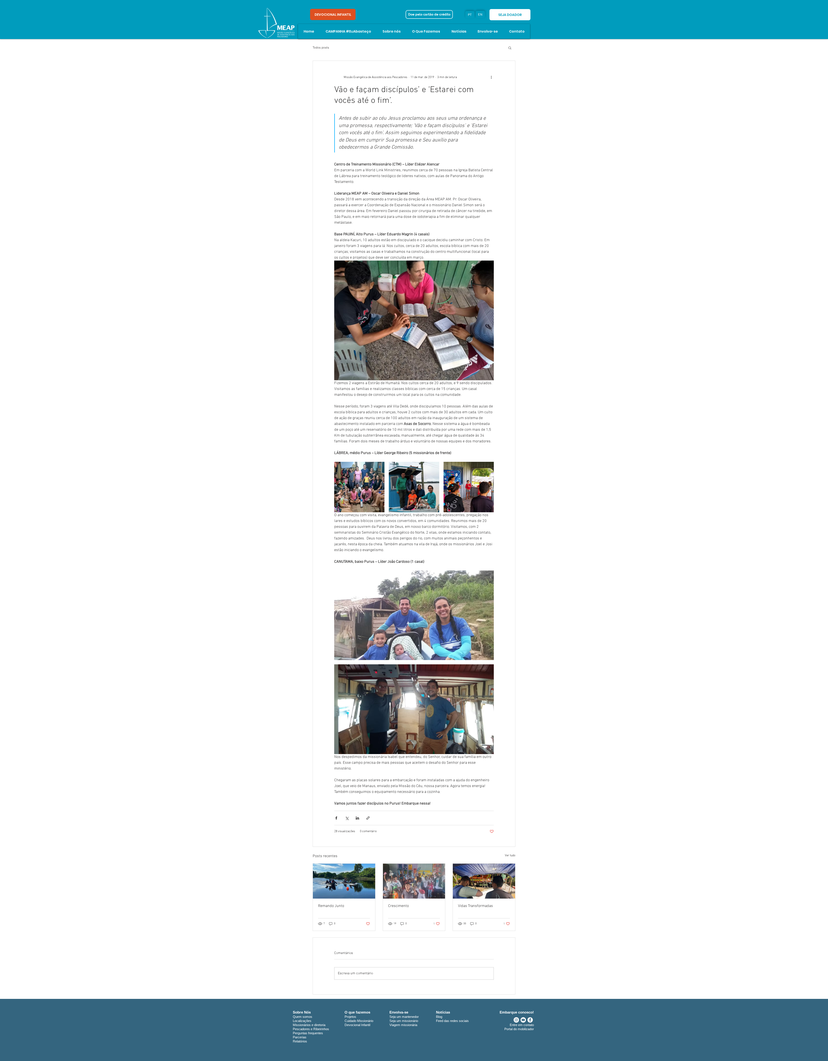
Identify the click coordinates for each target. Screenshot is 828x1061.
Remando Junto (331, 906)
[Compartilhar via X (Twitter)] (347, 818)
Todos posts (321, 48)
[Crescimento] (414, 881)
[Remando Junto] (344, 881)
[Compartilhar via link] (368, 818)
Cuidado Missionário (359, 1021)
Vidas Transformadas (475, 906)
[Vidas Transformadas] (484, 881)
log (440, 1017)
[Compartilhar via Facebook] (336, 818)
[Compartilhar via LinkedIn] (357, 818)
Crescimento (398, 906)
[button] (510, 47)
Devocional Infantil (357, 1025)
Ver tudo (510, 855)
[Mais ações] (491, 77)
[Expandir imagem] (359, 487)
